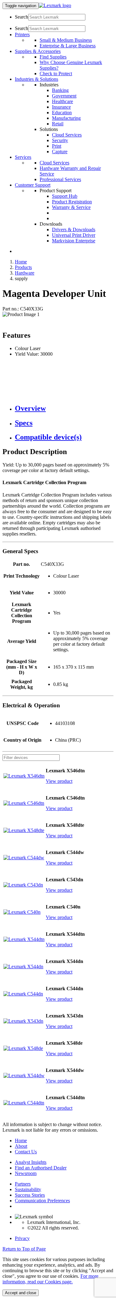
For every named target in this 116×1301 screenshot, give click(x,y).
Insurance (61, 107)
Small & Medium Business (66, 40)
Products (23, 267)
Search (21, 17)
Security (60, 140)
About (21, 1146)
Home (21, 261)
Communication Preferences (42, 1200)
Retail (57, 123)
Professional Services (60, 179)
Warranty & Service (71, 207)
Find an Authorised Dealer (41, 1167)
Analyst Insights (30, 1162)
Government (64, 95)
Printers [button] (22, 34)
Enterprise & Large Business (68, 45)
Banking (60, 90)
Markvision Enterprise (73, 240)
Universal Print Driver (73, 235)
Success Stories (30, 1195)
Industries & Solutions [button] (36, 79)
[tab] (64, 408)
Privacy (22, 1238)
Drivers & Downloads (73, 229)
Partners (23, 1183)
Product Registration (72, 201)
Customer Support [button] (32, 185)
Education (62, 112)
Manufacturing (66, 118)
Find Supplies (53, 56)
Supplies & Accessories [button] (38, 51)
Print (56, 146)
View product (59, 781)
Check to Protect (56, 73)
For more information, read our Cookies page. (50, 1278)
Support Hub (64, 196)
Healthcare (62, 101)
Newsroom (26, 1173)
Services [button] (23, 157)
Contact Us (26, 1151)
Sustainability (28, 1189)
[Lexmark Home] (55, 5)
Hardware (24, 272)
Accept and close (20, 1292)
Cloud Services (67, 134)
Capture (59, 151)
